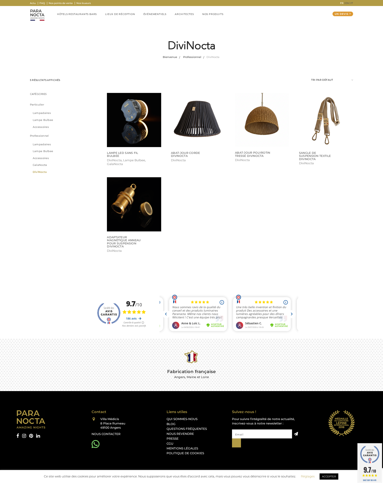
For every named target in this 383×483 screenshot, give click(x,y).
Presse (173, 438)
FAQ (42, 3)
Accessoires (41, 126)
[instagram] (24, 436)
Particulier (37, 104)
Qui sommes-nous (182, 419)
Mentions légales (182, 448)
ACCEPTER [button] (329, 476)
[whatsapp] (96, 444)
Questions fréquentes (187, 429)
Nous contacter (106, 434)
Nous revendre (180, 434)
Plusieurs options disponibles (195, 159)
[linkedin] (38, 436)
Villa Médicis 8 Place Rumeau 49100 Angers (112, 423)
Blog (171, 424)
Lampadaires (42, 113)
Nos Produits (212, 14)
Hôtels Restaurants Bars (77, 14)
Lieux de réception (120, 14)
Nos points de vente (61, 3)
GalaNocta (40, 164)
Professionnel (39, 135)
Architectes (184, 14)
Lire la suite (117, 159)
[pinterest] (31, 436)
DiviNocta (40, 171)
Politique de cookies (185, 453)
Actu (33, 3)
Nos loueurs (83, 3)
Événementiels (154, 14)
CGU (170, 443)
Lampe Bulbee (43, 119)
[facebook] (18, 436)
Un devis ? (343, 13)
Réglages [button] (308, 476)
